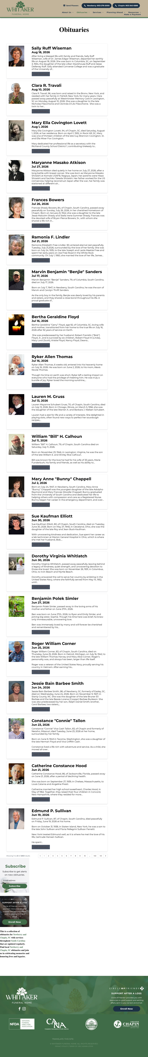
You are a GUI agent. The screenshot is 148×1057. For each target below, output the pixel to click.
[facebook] (19, 1009)
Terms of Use (75, 1046)
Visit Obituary (40, 74)
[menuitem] (67, 12)
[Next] (106, 856)
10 (85, 856)
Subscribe (14, 886)
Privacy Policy (61, 1046)
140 (95, 856)
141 (101, 856)
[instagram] (24, 1009)
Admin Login (87, 1046)
